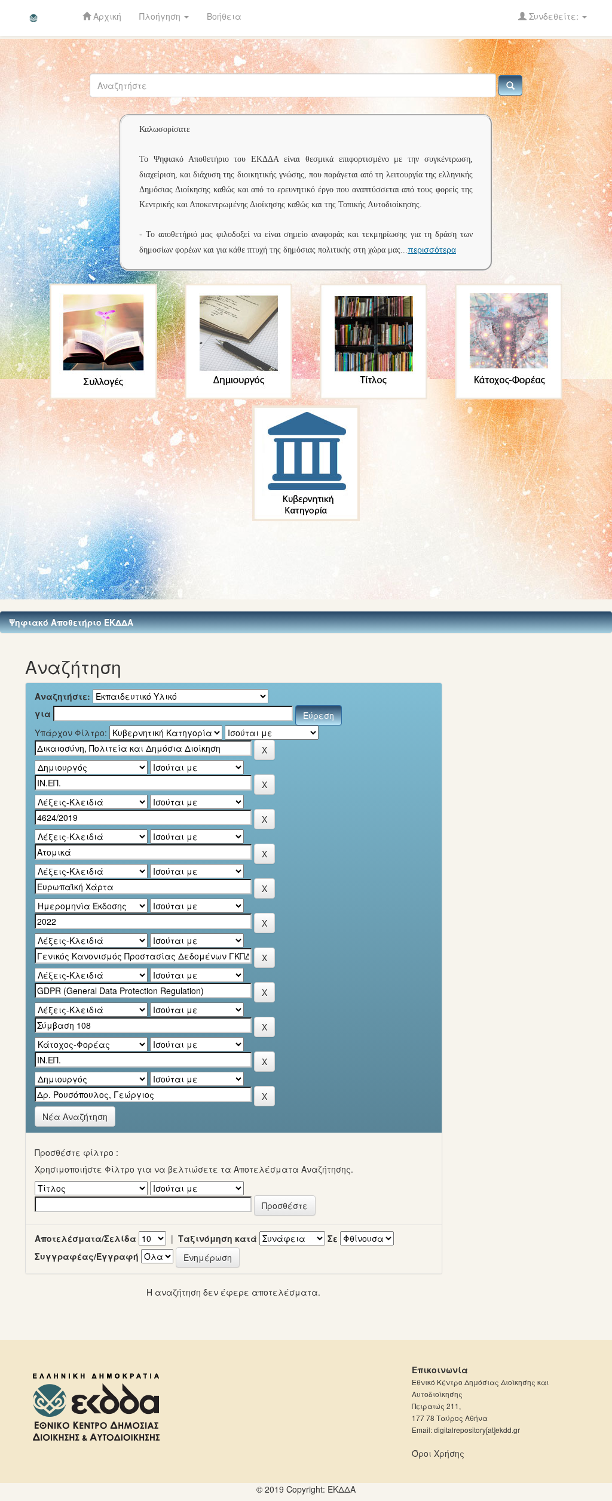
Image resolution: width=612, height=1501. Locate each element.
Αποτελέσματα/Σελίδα (85, 1238)
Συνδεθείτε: (554, 16)
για (43, 713)
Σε (333, 1238)
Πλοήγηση (161, 16)
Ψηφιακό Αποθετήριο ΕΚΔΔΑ (71, 622)
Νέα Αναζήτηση (75, 1116)
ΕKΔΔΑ (342, 1489)
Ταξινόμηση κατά (217, 1238)
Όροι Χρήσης (438, 1453)
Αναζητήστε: (62, 696)
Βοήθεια (224, 16)
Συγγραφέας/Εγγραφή (87, 1256)
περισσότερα (432, 249)
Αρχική (106, 16)
